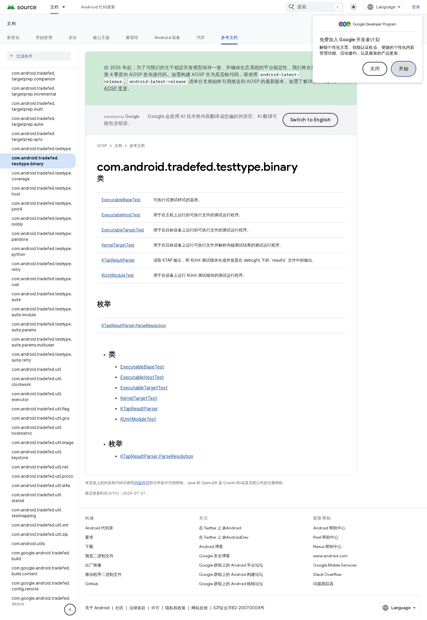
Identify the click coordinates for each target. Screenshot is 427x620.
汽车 (201, 37)
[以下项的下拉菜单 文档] (66, 7)
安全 (73, 37)
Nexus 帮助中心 (327, 546)
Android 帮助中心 (329, 528)
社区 (119, 607)
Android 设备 (167, 37)
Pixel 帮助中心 (325, 537)
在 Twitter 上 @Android (220, 528)
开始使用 (44, 37)
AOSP (102, 145)
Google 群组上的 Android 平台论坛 (231, 565)
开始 (403, 69)
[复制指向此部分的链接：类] (110, 178)
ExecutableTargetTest (123, 230)
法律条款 (137, 607)
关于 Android (97, 607)
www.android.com (330, 555)
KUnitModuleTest (118, 275)
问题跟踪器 (323, 583)
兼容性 (132, 37)
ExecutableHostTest (121, 215)
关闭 (375, 69)
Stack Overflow (327, 574)
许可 (155, 607)
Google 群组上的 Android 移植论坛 (231, 583)
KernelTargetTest (118, 245)
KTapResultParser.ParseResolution (134, 325)
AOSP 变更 (116, 88)
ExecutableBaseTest (121, 199)
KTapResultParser (118, 260)
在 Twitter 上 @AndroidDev (223, 537)
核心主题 (101, 37)
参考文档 (229, 37)
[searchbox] (39, 56)
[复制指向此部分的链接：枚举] (117, 304)
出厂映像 (93, 565)
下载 (89, 546)
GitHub (91, 583)
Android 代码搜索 (98, 7)
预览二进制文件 (99, 555)
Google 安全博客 (214, 555)
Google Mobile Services (334, 565)
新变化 (13, 37)
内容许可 (141, 482)
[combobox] (315, 7)
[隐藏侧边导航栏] (70, 609)
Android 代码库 (99, 528)
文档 (54, 7)
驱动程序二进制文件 (103, 574)
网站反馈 (199, 607)
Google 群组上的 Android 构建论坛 (231, 574)
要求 (89, 537)
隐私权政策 (175, 607)
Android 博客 (211, 546)
